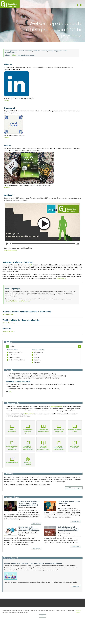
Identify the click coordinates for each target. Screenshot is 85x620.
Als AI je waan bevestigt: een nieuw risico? (69, 502)
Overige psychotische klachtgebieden (59, 447)
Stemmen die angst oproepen (43, 430)
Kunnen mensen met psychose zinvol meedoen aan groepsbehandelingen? (33, 563)
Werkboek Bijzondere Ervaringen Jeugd (43, 447)
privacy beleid (78, 611)
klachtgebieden (56, 406)
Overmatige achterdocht (12, 430)
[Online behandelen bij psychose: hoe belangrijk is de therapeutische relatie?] (50, 531)
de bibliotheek (28, 414)
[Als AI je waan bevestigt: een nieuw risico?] (50, 506)
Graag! (6, 100)
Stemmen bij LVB (12, 462)
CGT (30, 265)
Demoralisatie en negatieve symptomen (12, 447)
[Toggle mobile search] (77, 5)
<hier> (13, 55)
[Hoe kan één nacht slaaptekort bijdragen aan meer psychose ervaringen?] (10, 531)
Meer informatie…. (10, 250)
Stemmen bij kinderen (74, 447)
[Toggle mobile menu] (81, 5)
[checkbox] (18, 352)
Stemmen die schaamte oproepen (27, 431)
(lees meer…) (61, 278)
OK (42, 616)
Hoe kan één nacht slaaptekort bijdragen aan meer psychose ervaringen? (29, 529)
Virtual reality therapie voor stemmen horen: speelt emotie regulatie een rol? (29, 503)
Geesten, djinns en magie (74, 430)
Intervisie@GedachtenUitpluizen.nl (17, 301)
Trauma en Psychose (27, 463)
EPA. (10, 391)
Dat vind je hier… (8, 314)
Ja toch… (7, 137)
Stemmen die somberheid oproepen (59, 431)
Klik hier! (7, 187)
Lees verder (36, 523)
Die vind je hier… (8, 331)
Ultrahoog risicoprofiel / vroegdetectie (28, 447)
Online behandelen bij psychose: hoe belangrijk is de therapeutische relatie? (68, 529)
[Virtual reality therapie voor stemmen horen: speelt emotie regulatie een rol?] (10, 506)
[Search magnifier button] (79, 346)
